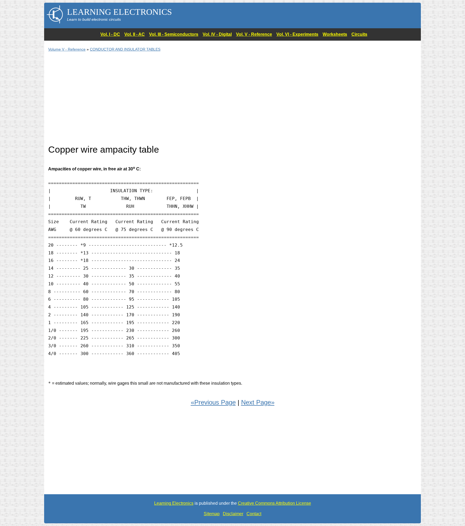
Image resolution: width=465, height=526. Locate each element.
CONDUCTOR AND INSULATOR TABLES (125, 49)
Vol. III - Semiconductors (173, 34)
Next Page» (257, 402)
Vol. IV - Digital (217, 34)
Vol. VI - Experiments (297, 34)
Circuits (359, 34)
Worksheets (335, 34)
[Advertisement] (209, 101)
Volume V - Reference (67, 49)
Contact (253, 513)
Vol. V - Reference (254, 34)
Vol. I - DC (110, 34)
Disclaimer (233, 513)
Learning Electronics (173, 503)
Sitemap (212, 513)
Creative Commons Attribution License (274, 503)
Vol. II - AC (134, 34)
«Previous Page (213, 402)
